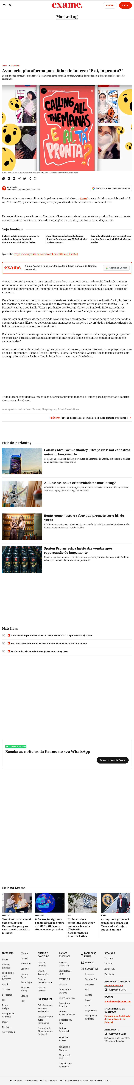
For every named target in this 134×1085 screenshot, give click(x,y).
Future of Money (25, 989)
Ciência (24, 996)
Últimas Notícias (6, 966)
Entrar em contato (113, 985)
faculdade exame (90, 955)
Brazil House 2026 (65, 972)
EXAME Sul (64, 979)
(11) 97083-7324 (117, 1034)
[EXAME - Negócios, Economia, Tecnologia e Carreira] (67, 5)
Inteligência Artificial (8, 1015)
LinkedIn (108, 963)
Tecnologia (26, 982)
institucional (16, 1081)
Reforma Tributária (64, 964)
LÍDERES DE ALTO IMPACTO (8, 976)
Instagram (109, 968)
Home (4, 65)
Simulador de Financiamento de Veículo (45, 1031)
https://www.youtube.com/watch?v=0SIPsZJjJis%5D (46, 254)
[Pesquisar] (10, 5)
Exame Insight (5, 1007)
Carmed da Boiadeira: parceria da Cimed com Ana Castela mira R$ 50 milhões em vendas (111, 239)
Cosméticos (72, 409)
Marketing (67, 16)
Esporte (25, 968)
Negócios (6, 1027)
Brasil (5, 984)
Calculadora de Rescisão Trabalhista (45, 1008)
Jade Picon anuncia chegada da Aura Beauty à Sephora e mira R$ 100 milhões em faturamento (66, 239)
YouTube (108, 958)
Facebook (109, 974)
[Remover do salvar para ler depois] (35, 178)
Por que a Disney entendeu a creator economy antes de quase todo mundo (49, 643)
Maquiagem (49, 409)
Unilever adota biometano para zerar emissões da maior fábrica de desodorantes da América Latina (21, 239)
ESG (4, 1000)
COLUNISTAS (8, 1032)
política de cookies (48, 1081)
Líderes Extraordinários (67, 1013)
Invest (5, 1022)
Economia (7, 994)
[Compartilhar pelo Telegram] (19, 178)
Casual (24, 958)
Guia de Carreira (42, 989)
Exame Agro (24, 975)
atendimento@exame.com (117, 1001)
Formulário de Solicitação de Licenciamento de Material (117, 1019)
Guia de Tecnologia (43, 972)
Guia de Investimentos (45, 981)
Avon (83, 198)
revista (89, 962)
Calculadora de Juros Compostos (45, 1019)
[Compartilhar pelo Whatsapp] (3, 178)
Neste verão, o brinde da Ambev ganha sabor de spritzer (39, 651)
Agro (87, 1005)
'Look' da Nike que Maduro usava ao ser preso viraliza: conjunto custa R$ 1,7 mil (51, 635)
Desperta (89, 984)
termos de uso (31, 1081)
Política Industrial (64, 1030)
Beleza (36, 409)
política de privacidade (70, 1081)
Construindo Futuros (65, 991)
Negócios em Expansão (65, 1065)
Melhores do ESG (65, 1057)
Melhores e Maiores (64, 1048)
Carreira (6, 989)
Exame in (89, 974)
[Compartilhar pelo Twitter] (24, 178)
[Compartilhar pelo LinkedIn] (14, 178)
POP (23, 1001)
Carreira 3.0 (91, 979)
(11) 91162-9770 (117, 989)
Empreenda (91, 1010)
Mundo (24, 953)
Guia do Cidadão (42, 964)
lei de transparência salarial (96, 1081)
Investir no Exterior (64, 1005)
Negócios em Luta (65, 1021)
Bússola (63, 984)
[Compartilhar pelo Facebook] (8, 178)
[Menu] (4, 5)
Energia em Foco (67, 998)
